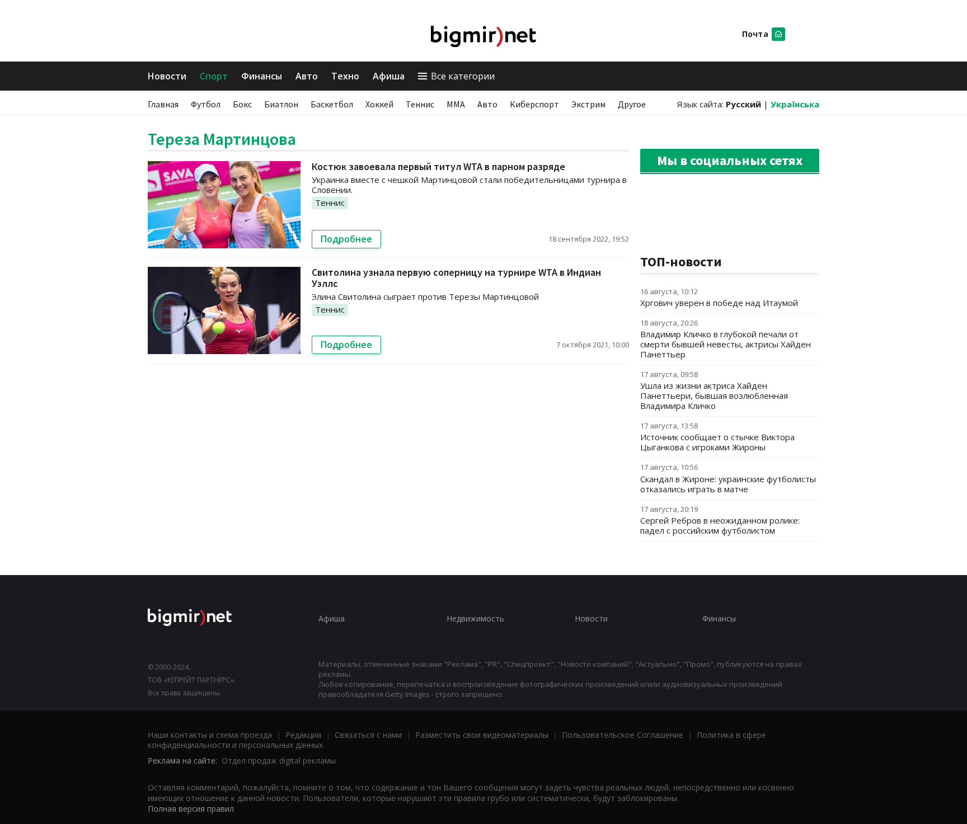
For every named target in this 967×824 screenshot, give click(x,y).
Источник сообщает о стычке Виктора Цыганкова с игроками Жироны (717, 442)
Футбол (205, 104)
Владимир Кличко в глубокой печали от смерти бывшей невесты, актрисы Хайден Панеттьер (725, 344)
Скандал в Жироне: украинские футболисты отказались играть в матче (728, 484)
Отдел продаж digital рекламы (279, 760)
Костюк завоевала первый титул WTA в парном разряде (438, 166)
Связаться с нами (368, 734)
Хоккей (379, 104)
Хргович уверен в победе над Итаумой (719, 302)
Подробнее (346, 239)
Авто (306, 76)
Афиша (389, 76)
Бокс (242, 104)
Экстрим (588, 104)
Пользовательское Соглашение (622, 734)
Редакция (303, 734)
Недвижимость (475, 618)
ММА (456, 104)
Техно (345, 76)
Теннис (420, 104)
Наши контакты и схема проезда (210, 734)
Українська (795, 104)
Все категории (463, 76)
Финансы (261, 76)
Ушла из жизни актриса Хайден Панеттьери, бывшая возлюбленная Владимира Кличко (714, 395)
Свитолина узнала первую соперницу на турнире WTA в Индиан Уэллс (456, 278)
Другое (632, 104)
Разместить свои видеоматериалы (481, 734)
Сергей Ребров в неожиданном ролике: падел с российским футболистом (720, 525)
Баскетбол (332, 104)
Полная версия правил (191, 808)
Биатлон (281, 104)
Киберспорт (534, 104)
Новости (167, 76)
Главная (163, 104)
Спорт (214, 76)
